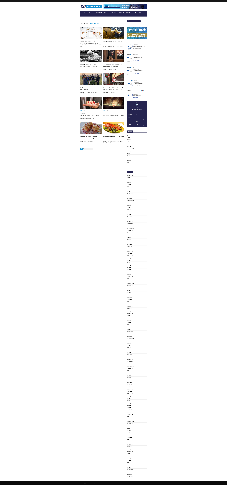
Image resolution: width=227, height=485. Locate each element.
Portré (128, 158)
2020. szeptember (130, 338)
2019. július (129, 370)
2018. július (129, 398)
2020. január (129, 357)
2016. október (129, 446)
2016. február (129, 465)
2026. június (129, 179)
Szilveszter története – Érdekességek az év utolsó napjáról (112, 42)
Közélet (91, 12)
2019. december (130, 359)
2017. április (129, 432)
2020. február (129, 354)
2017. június (129, 428)
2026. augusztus (130, 175)
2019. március (129, 380)
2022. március (129, 297)
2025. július (129, 205)
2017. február (129, 437)
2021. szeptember (130, 311)
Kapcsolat (145, 483)
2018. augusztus (130, 396)
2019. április (129, 377)
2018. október (129, 391)
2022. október (129, 281)
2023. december (130, 248)
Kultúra (128, 155)
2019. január (129, 384)
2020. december (130, 331)
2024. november (130, 223)
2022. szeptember (130, 283)
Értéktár (121, 12)
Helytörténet (138, 12)
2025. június (129, 207)
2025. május (129, 209)
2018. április (129, 405)
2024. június (129, 235)
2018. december (130, 386)
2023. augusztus (130, 258)
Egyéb (81, 40)
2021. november (130, 306)
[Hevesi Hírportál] (91, 6)
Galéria (113, 15)
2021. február (129, 327)
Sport (105, 12)
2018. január (129, 412)
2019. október (129, 363)
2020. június (129, 345)
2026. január (129, 191)
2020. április (129, 350)
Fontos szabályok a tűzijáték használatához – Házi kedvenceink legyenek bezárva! (113, 65)
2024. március (129, 242)
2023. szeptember (130, 255)
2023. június (129, 262)
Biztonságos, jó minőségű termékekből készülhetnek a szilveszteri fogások (88, 137)
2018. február (129, 409)
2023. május (129, 265)
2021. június (129, 317)
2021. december (130, 304)
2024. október (129, 225)
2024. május (129, 237)
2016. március (129, 462)
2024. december (130, 221)
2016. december (130, 442)
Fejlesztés (98, 12)
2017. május (129, 430)
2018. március (129, 407)
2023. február (129, 271)
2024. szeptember (130, 228)
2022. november (130, 278)
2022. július (129, 288)
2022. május (129, 292)
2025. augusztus (130, 202)
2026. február (129, 189)
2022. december (130, 276)
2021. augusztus (130, 313)
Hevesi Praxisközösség (131, 148)
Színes (128, 164)
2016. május (129, 458)
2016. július (129, 453)
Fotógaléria (129, 141)
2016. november (130, 444)
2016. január (129, 467)
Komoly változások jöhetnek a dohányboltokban (113, 87)
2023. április (129, 267)
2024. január (129, 246)
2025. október (129, 198)
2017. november (130, 416)
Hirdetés (140, 483)
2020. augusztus (130, 340)
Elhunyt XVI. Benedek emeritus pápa (88, 64)
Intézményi (128, 12)
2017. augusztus (130, 423)
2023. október (129, 253)
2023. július (129, 260)
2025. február (129, 216)
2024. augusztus (130, 230)
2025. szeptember (130, 200)
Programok (113, 12)
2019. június (129, 373)
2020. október (129, 336)
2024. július (129, 232)
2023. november (130, 251)
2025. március (129, 214)
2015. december (130, 469)
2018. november (130, 389)
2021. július (129, 315)
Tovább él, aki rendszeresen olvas (110, 112)
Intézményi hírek (130, 151)
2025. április (129, 212)
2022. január (129, 301)
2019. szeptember (130, 366)
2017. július (129, 426)
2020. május (129, 347)
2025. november (130, 196)
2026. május (129, 182)
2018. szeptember (130, 393)
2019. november (130, 361)
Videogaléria (129, 167)
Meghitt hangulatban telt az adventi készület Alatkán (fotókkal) (90, 88)
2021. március (129, 324)
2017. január (129, 439)
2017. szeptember (130, 421)
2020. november (130, 334)
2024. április (129, 239)
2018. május (129, 403)
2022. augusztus (130, 285)
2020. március (129, 352)
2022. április (129, 294)
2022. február (129, 299)
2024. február (129, 244)
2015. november (130, 471)
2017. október (129, 419)
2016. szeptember (130, 449)
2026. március (129, 186)
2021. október (129, 308)
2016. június (129, 455)
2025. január (129, 219)
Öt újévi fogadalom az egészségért (88, 41)
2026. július (129, 177)
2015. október (129, 474)
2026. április (129, 184)
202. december (130, 476)
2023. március (129, 269)
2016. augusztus (130, 451)
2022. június (129, 290)
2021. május (129, 320)
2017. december (130, 414)
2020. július (129, 343)
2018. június (129, 400)
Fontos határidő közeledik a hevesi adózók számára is (89, 113)
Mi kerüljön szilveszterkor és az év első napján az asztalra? (113, 137)
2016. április (129, 460)
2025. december (130, 193)
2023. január (129, 274)
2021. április (129, 322)
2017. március (129, 435)
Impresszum (135, 483)
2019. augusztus (130, 368)
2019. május (129, 375)
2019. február (129, 382)
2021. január (129, 329)
